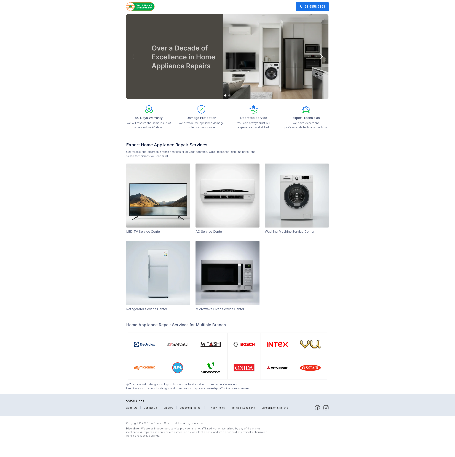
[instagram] (326, 408)
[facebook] (317, 408)
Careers (168, 407)
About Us (131, 407)
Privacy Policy (216, 407)
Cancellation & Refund (274, 407)
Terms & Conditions (243, 407)
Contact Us (150, 407)
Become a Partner (190, 407)
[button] (133, 56)
